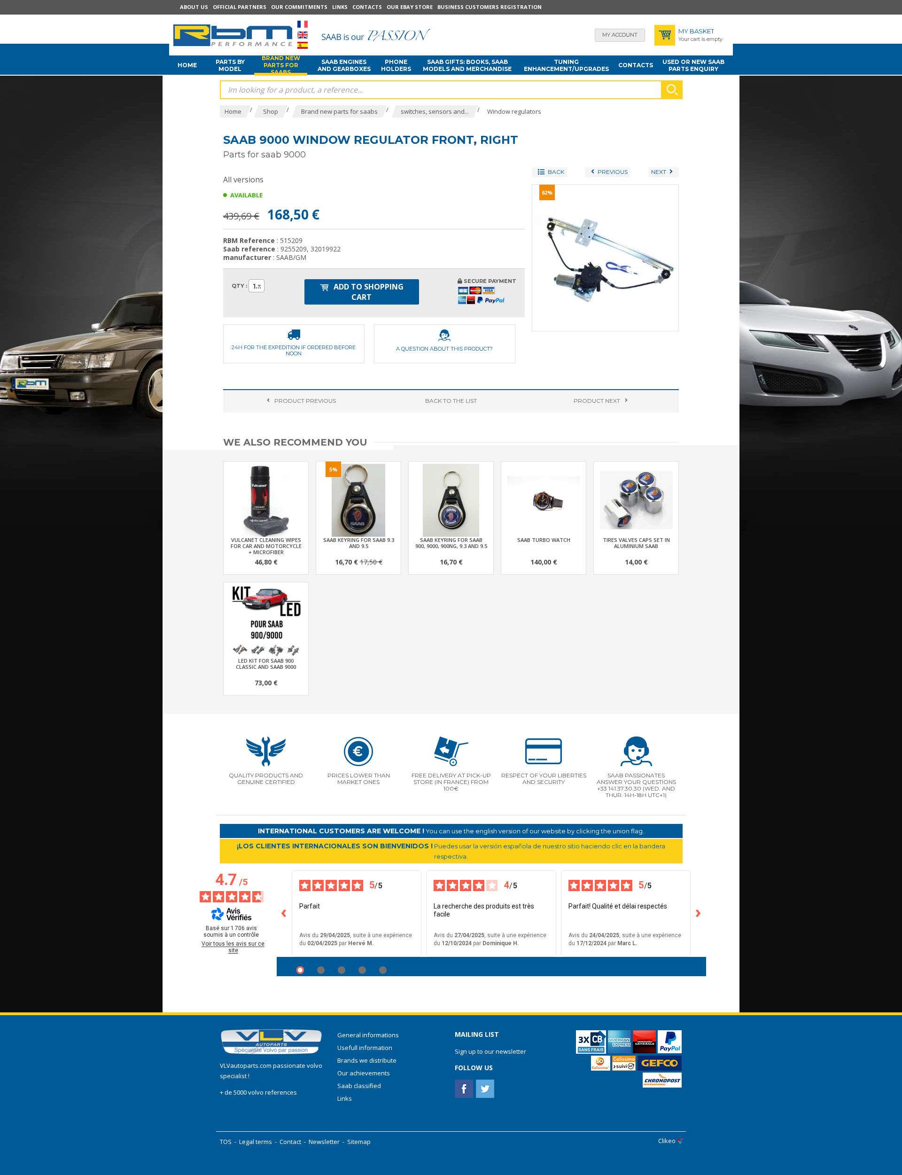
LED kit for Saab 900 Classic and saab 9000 (266, 664)
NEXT (597, 400)
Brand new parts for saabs (281, 65)
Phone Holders (396, 65)
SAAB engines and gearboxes (344, 65)
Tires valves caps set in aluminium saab (636, 543)
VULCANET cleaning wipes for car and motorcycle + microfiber (266, 546)
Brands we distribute (367, 1060)
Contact (290, 1141)
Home (187, 65)
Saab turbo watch (543, 540)
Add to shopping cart (368, 292)
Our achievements (363, 1073)
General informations (368, 1035)
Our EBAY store (410, 6)
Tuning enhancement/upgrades (566, 65)
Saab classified (359, 1085)
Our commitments (299, 6)
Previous (305, 400)
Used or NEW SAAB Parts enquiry (693, 65)
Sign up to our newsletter (490, 1051)
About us (194, 6)
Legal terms (255, 1141)
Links (340, 6)
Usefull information (364, 1047)
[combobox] (256, 285)
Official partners (239, 6)
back (451, 400)
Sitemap (359, 1141)
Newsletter (324, 1141)
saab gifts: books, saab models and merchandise (467, 65)
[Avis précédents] (284, 913)
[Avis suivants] (698, 913)
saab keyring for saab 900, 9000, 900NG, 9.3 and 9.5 (451, 543)
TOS (226, 1141)
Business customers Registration (489, 6)
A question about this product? (444, 348)
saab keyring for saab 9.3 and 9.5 (358, 543)
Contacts (367, 6)
